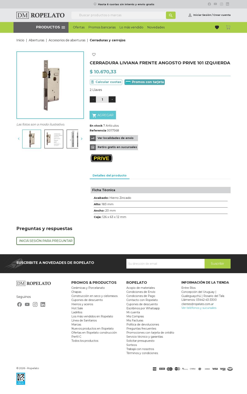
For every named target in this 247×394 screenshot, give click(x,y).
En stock (96, 125)
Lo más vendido (131, 27)
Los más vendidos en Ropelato (92, 316)
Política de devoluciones (142, 324)
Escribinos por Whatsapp (143, 308)
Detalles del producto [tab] (110, 175)
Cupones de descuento (87, 300)
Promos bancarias (102, 27)
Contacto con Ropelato (142, 300)
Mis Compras (135, 316)
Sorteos (131, 345)
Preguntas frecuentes (141, 328)
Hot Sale (77, 308)
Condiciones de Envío (140, 292)
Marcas (76, 324)
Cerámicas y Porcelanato (88, 288)
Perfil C (76, 336)
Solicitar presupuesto (140, 340)
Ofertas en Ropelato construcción (94, 332)
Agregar (102, 115)
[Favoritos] (217, 28)
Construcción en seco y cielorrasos (94, 296)
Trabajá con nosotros (140, 349)
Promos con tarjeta (147, 82)
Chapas (76, 292)
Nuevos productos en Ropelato (92, 328)
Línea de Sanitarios (84, 320)
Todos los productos (84, 340)
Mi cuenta (133, 312)
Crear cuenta (222, 15)
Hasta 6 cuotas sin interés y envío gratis (126, 4)
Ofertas (79, 27)
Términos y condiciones (142, 353)
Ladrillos (76, 312)
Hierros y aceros (82, 304)
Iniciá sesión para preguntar (46, 241)
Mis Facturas (134, 320)
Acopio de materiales (140, 288)
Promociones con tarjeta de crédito (150, 332)
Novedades (156, 27)
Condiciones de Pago (140, 296)
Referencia (98, 130)
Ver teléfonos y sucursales (198, 308)
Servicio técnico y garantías (144, 336)
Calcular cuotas (108, 82)
